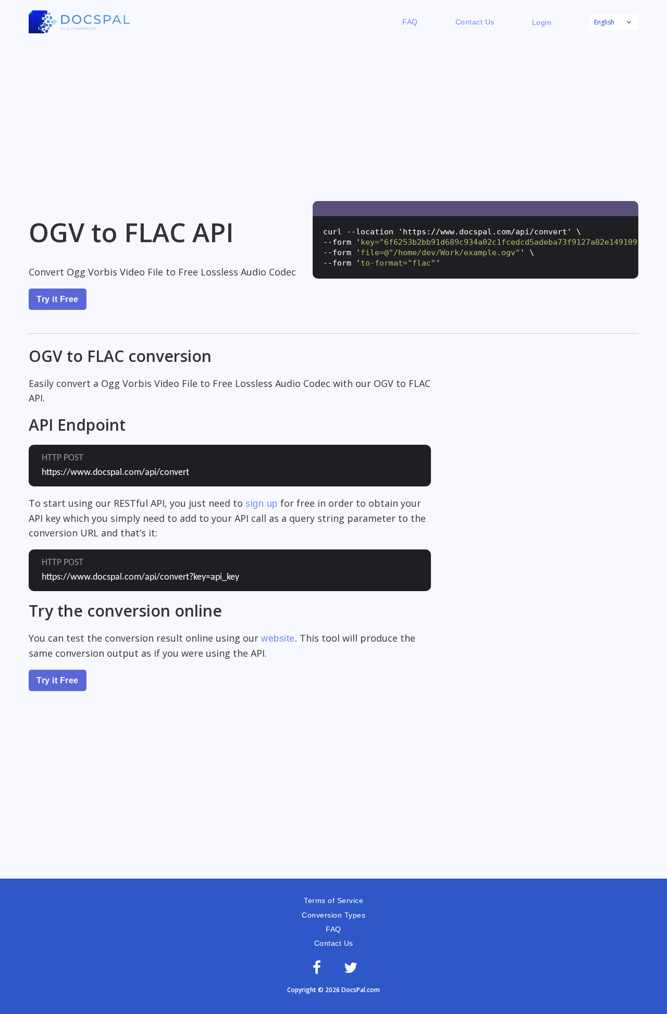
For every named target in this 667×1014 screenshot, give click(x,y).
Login (542, 22)
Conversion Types (333, 915)
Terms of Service (333, 900)
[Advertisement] (333, 118)
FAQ (410, 22)
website (278, 638)
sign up (261, 503)
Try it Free (57, 299)
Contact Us (475, 22)
